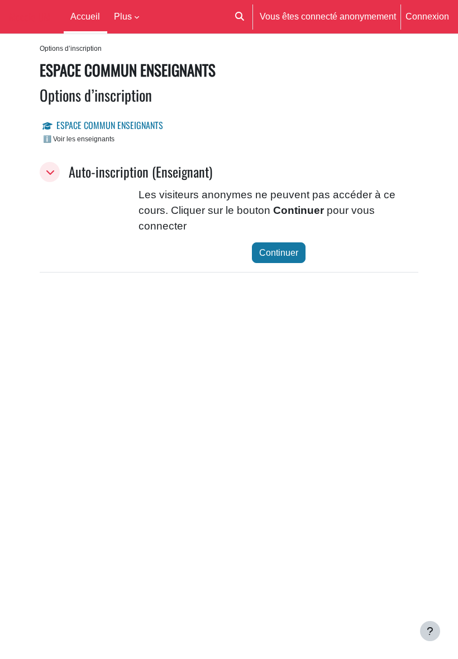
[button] (240, 17)
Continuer (278, 252)
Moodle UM (29, 16)
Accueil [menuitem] (85, 16)
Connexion (427, 16)
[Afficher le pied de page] (430, 631)
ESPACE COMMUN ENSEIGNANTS (109, 125)
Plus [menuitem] (123, 16)
